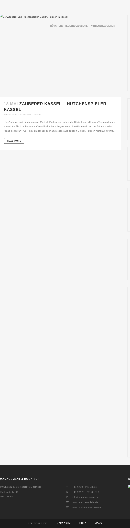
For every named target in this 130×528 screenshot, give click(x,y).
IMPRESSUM (63, 523)
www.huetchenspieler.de (85, 502)
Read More (14, 141)
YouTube (8, 504)
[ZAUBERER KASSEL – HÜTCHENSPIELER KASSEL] (60, 56)
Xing (16, 504)
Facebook (1, 504)
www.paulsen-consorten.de (86, 507)
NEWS (98, 523)
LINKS (82, 523)
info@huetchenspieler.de (85, 497)
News (28, 114)
